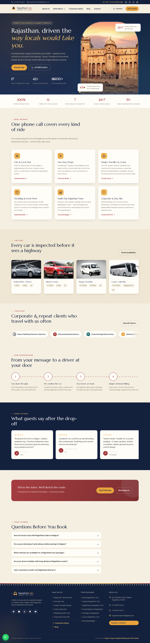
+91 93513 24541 (19, 2)
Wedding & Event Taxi (62, 613)
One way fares (63, 178)
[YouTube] (137, 2)
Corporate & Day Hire (62, 617)
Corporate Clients (76, 9)
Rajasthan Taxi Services (63, 597)
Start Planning (105, 490)
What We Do (58, 9)
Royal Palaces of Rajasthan (92, 609)
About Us (45, 9)
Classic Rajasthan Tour (91, 601)
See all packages (88, 621)
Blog (88, 9)
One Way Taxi (59, 601)
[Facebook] (126, 2)
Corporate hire (107, 215)
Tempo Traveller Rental (62, 605)
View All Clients (129, 323)
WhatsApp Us (124, 490)
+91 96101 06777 (118, 610)
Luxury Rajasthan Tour (90, 617)
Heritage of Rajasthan (90, 613)
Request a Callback (118, 623)
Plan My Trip (19, 67)
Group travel (106, 178)
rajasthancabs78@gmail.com (39, 2)
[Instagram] (130, 2)
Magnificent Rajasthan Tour (93, 605)
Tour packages (63, 215)
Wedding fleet (19, 215)
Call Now (119, 9)
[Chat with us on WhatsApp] (5, 637)
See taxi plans (19, 178)
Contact (97, 9)
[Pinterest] (30, 611)
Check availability (128, 252)
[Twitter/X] (133, 2)
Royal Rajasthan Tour (90, 597)
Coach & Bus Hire (60, 609)
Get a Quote (132, 9)
